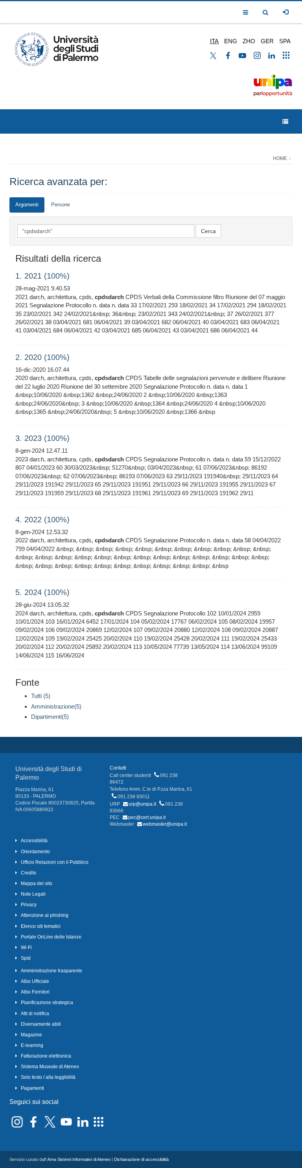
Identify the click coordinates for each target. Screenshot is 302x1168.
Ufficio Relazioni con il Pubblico (54, 862)
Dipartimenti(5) (50, 716)
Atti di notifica (35, 1013)
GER (267, 41)
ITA (214, 41)
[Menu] (285, 122)
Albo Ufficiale (35, 981)
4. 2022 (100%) (42, 519)
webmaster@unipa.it (165, 824)
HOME (280, 158)
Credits (28, 873)
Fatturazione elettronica (46, 1056)
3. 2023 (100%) (42, 438)
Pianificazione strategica (47, 1002)
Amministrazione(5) (56, 706)
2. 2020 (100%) (42, 357)
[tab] (26, 205)
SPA (285, 41)
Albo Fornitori (35, 992)
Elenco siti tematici (41, 926)
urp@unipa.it (142, 804)
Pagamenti (32, 1088)
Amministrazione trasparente (51, 970)
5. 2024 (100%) (42, 592)
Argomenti (27, 205)
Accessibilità (34, 840)
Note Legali (33, 894)
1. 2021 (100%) (42, 276)
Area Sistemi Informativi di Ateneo (78, 1159)
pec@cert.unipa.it (147, 817)
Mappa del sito (36, 883)
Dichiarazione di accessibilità (141, 1159)
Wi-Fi (26, 947)
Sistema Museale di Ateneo (50, 1066)
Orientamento (35, 851)
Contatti (118, 768)
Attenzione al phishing (44, 915)
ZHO (249, 41)
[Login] (285, 12)
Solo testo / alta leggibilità (48, 1077)
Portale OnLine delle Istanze (51, 937)
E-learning (32, 1045)
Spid (26, 958)
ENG (230, 41)
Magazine (31, 1035)
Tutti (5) (40, 695)
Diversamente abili (41, 1024)
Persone (60, 205)
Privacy (29, 904)
